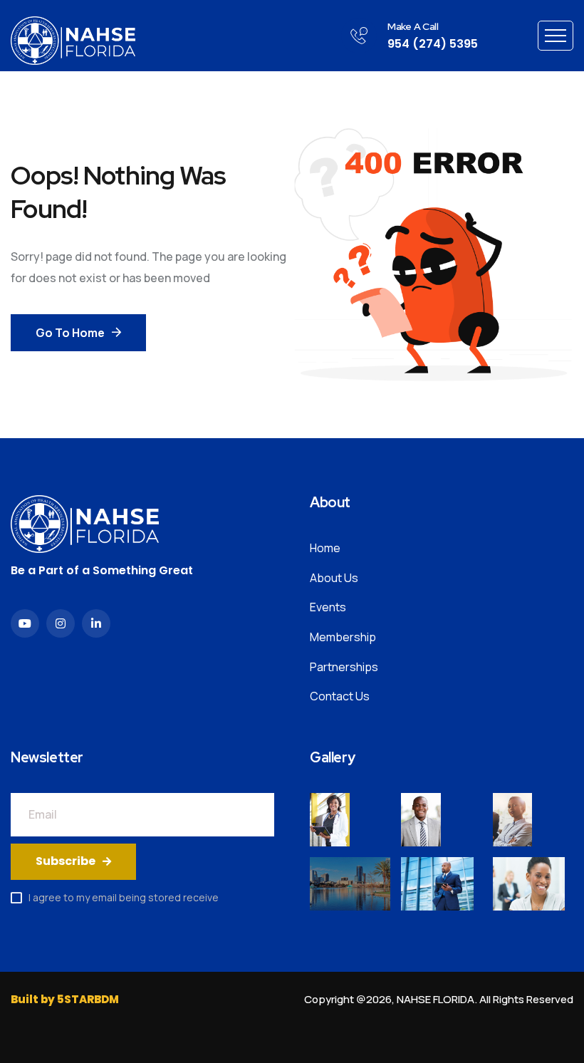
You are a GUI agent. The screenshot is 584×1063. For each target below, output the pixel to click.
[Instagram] (60, 623)
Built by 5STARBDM (65, 999)
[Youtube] (25, 623)
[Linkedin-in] (96, 623)
